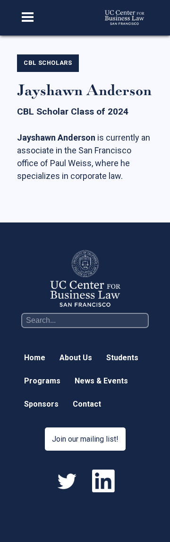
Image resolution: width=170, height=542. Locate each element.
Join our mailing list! (85, 439)
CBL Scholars (48, 62)
